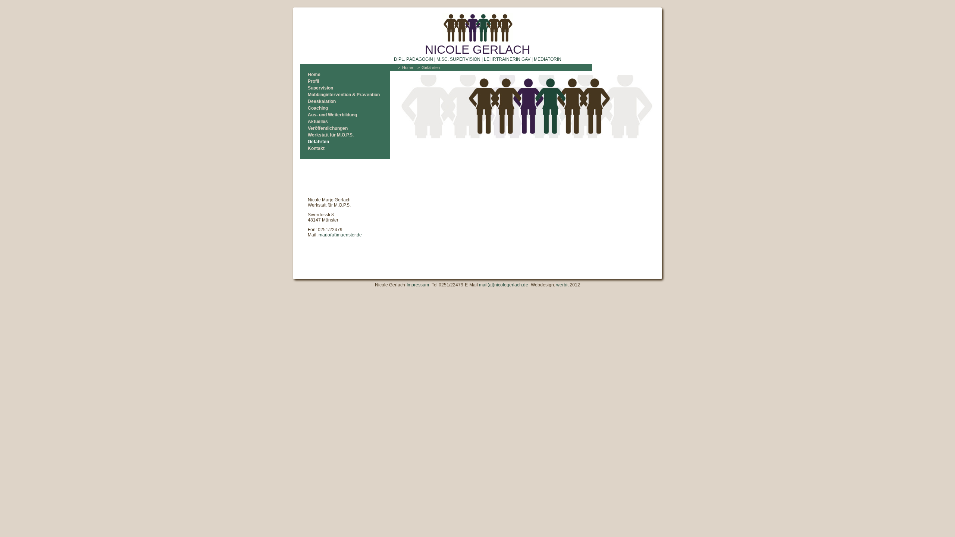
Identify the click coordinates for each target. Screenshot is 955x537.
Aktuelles (318, 121)
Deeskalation (322, 101)
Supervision (320, 88)
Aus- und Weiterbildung (332, 114)
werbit (562, 285)
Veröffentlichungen (328, 128)
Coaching (318, 108)
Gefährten (318, 141)
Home (314, 74)
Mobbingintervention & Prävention (344, 94)
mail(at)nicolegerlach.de (503, 285)
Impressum (418, 285)
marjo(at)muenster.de (340, 235)
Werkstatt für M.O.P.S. (331, 135)
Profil (313, 81)
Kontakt (316, 148)
